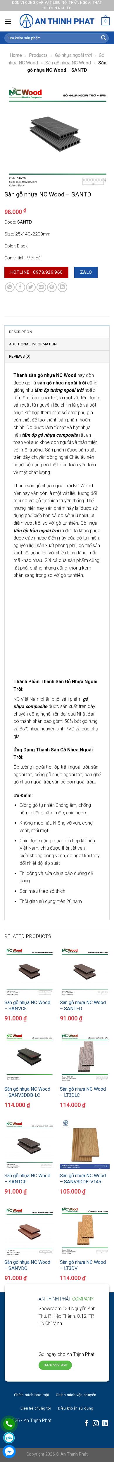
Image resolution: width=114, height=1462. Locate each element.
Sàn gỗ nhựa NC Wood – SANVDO (27, 1265)
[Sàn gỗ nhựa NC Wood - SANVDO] (29, 1230)
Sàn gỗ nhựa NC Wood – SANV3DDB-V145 (83, 1179)
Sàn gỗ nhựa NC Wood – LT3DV (83, 1265)
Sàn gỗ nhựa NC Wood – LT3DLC (83, 1092)
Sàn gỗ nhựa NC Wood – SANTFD (83, 1005)
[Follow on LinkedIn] (105, 1423)
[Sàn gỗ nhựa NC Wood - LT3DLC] (85, 1057)
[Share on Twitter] (31, 287)
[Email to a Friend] (41, 287)
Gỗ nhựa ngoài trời (73, 55)
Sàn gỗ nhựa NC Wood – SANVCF (27, 1005)
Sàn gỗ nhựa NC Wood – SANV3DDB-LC (27, 1092)
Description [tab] (20, 332)
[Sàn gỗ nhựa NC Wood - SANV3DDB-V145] (85, 1144)
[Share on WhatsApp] (10, 287)
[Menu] (7, 21)
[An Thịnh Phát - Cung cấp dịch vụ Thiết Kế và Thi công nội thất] (57, 21)
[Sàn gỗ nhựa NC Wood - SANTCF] (29, 1144)
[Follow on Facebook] (86, 1423)
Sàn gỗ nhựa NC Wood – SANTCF (27, 1179)
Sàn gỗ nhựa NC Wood (68, 63)
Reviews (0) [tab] (19, 356)
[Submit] (103, 38)
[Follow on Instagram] (96, 1423)
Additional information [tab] (33, 344)
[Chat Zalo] (9, 1438)
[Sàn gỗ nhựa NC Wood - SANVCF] (29, 970)
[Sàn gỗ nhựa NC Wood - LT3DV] (85, 1230)
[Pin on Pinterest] (52, 287)
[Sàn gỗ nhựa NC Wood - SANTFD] (85, 970)
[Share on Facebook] (20, 287)
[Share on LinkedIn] (62, 287)
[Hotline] (9, 1424)
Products (38, 55)
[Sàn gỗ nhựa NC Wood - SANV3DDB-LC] (29, 1057)
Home (16, 55)
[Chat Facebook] (9, 1451)
